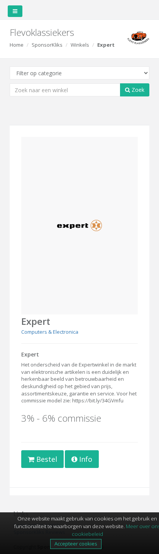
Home (17, 44)
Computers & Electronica (49, 331)
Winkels (80, 44)
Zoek (137, 89)
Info (84, 459)
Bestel (45, 459)
